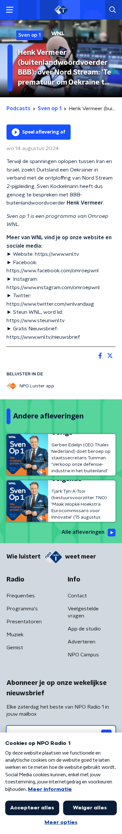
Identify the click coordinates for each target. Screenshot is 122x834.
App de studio (84, 628)
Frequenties (21, 595)
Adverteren (81, 641)
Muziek (15, 634)
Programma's (22, 608)
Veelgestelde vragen (83, 612)
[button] (9, 10)
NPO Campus (83, 654)
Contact (77, 595)
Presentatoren (24, 621)
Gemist (15, 647)
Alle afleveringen (82, 532)
